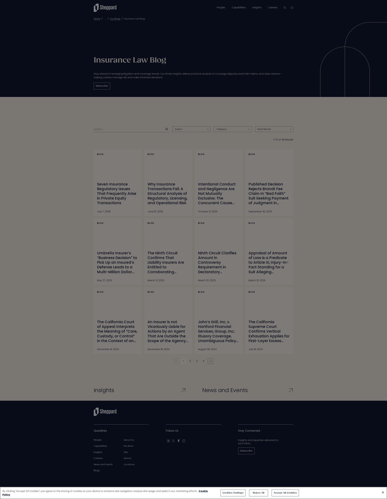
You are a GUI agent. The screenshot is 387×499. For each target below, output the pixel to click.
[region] (193, 493)
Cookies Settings (233, 492)
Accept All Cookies (285, 492)
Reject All (258, 492)
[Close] (383, 492)
